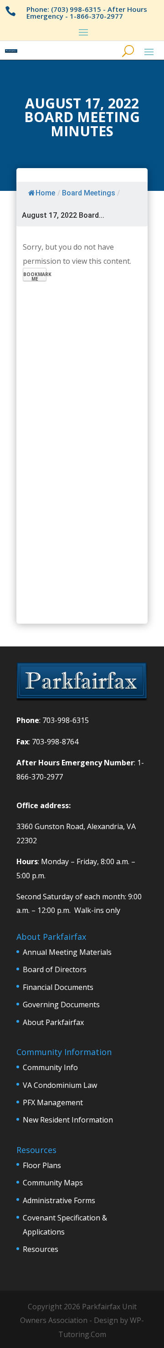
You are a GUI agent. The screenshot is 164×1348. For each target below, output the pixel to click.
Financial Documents (58, 987)
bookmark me (34, 276)
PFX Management (53, 1102)
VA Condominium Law (60, 1085)
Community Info (50, 1067)
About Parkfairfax (53, 1022)
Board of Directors (55, 969)
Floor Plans (42, 1165)
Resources (40, 1249)
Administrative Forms (59, 1200)
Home (45, 193)
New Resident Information (68, 1120)
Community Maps (53, 1183)
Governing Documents (61, 1004)
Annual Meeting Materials (67, 952)
